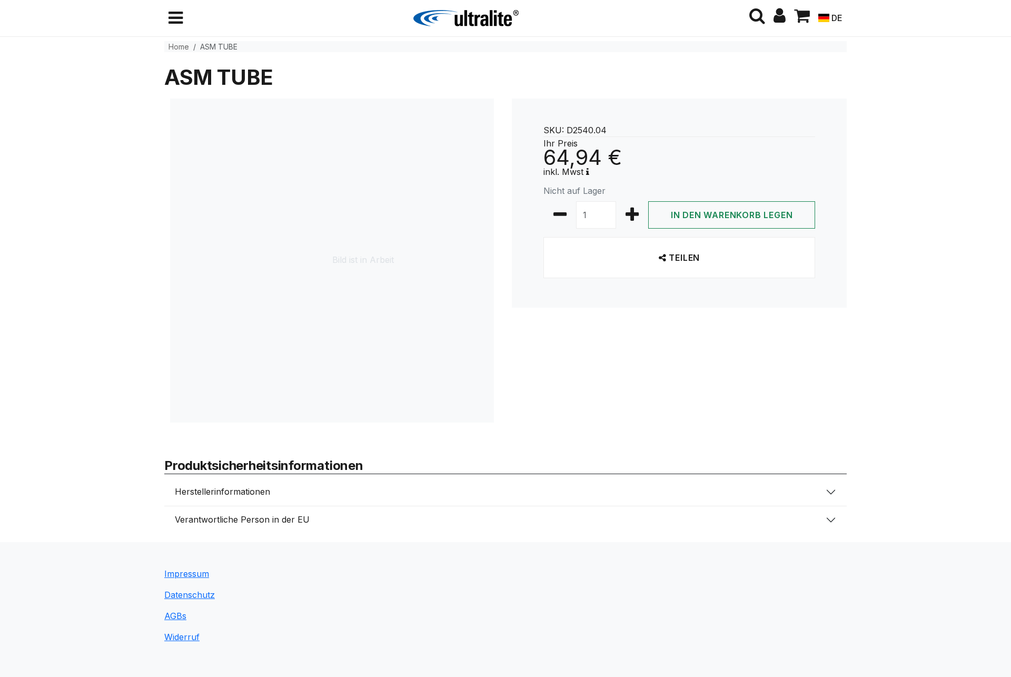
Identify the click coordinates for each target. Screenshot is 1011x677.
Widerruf (182, 637)
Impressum (186, 573)
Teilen (683, 257)
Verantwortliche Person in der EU (242, 519)
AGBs (175, 616)
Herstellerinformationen (222, 491)
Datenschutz (189, 595)
